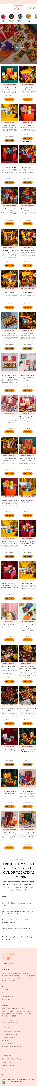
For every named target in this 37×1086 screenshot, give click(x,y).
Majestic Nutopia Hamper (27, 417)
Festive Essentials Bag (9, 209)
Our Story (5, 989)
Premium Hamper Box (9, 458)
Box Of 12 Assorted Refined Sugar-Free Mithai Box (27, 668)
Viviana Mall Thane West (12, 1031)
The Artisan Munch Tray (27, 458)
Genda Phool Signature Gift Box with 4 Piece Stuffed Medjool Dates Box (9, 585)
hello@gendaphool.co (14, 1020)
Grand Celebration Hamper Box (9, 251)
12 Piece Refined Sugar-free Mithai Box (9, 376)
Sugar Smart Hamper (27, 250)
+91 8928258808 (12, 1022)
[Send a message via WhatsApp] (3, 1082)
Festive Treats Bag (27, 791)
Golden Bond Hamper (9, 750)
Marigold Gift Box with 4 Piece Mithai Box (28, 501)
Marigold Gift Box (27, 88)
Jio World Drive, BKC (10, 1034)
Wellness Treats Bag (9, 833)
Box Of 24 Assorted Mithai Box (27, 709)
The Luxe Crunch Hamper (9, 500)
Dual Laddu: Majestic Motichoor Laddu (9, 792)
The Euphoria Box (9, 333)
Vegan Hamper (27, 292)
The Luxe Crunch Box (27, 125)
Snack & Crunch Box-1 (9, 542)
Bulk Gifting (6, 999)
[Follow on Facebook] (3, 1074)
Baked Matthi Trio (9, 625)
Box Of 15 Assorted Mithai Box (9, 709)
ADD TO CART (9, 99)
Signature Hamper (27, 167)
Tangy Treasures (9, 292)
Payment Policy (7, 1062)
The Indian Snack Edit (9, 88)
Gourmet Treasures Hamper (9, 418)
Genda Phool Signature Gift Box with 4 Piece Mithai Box (27, 543)
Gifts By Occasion (8, 996)
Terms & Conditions (8, 1065)
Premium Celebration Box (27, 833)
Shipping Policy (7, 1055)
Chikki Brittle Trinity (27, 375)
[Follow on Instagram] (7, 1074)
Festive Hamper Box (27, 209)
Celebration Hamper (9, 167)
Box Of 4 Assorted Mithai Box (27, 626)
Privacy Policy (6, 1069)
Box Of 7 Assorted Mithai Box (9, 667)
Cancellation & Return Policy (11, 1059)
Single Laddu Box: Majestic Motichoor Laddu (27, 750)
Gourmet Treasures (27, 333)
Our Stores (5, 993)
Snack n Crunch (9, 125)
